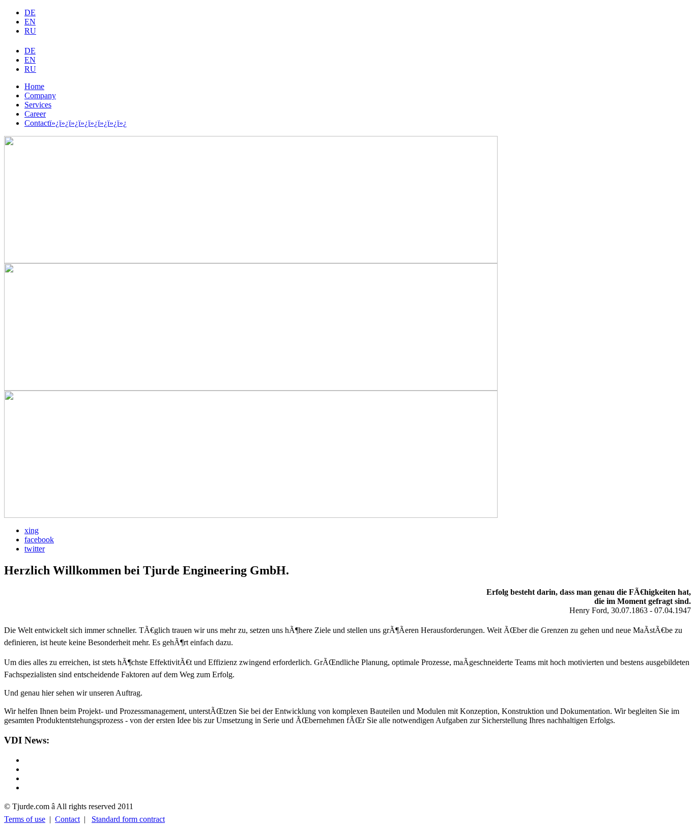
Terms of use (24, 819)
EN (30, 21)
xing (31, 530)
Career (35, 113)
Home (34, 86)
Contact (67, 819)
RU (30, 30)
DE (30, 12)
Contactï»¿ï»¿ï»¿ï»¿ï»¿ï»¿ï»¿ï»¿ (75, 123)
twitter (34, 548)
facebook (39, 539)
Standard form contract (128, 819)
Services (37, 104)
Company (40, 95)
